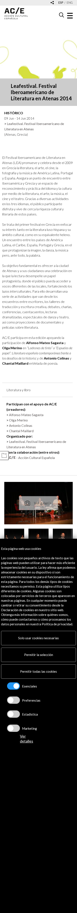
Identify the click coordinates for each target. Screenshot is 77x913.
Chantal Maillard (21, 431)
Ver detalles (26, 738)
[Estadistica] (13, 714)
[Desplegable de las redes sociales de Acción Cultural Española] (52, 3)
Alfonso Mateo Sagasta (26, 415)
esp (60, 2)
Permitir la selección (38, 655)
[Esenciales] (13, 686)
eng (70, 2)
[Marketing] (13, 728)
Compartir (4, 455)
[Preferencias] (13, 700)
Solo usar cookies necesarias (38, 638)
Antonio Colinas (20, 425)
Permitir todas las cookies (38, 671)
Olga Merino (18, 420)
